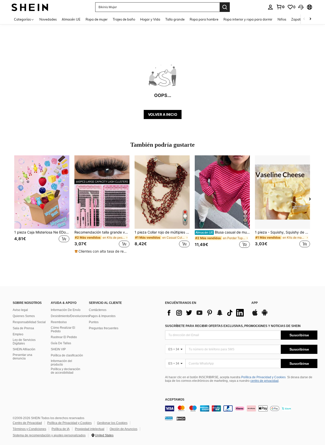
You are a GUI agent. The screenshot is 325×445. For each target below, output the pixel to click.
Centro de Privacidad (27, 423)
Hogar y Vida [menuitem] (150, 19)
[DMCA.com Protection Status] (180, 418)
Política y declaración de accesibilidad (65, 370)
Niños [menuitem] (282, 19)
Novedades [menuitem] (48, 19)
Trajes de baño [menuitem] (124, 19)
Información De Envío (65, 310)
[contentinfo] (241, 408)
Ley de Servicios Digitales (24, 341)
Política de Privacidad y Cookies (263, 377)
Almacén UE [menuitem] (71, 19)
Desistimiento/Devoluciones (70, 316)
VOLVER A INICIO (162, 114)
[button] (301, 7)
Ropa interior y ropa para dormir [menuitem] (247, 19)
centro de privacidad (264, 381)
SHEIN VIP (58, 349)
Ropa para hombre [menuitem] (204, 19)
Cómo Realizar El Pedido (63, 329)
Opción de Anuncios (123, 429)
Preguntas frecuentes (103, 328)
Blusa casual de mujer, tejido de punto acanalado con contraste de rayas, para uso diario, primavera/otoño (223, 232)
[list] (205, 313)
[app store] (254, 315)
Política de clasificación (67, 355)
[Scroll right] (310, 19)
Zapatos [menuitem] (297, 19)
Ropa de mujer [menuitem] (97, 19)
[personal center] (270, 7)
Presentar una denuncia (22, 356)
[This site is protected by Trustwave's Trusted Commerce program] (169, 418)
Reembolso (59, 322)
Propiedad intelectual (89, 429)
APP (254, 303)
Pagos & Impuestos (102, 316)
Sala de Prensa (23, 328)
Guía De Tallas (61, 343)
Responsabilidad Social (29, 322)
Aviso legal (20, 310)
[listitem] (41, 204)
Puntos (94, 322)
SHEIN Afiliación (24, 349)
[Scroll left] (304, 19)
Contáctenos (97, 310)
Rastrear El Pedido (64, 337)
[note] (101, 251)
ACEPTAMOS (174, 399)
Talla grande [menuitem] (175, 19)
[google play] (264, 315)
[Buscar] (225, 7)
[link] (280, 7)
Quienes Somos (24, 316)
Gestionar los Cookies (112, 423)
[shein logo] (29, 7)
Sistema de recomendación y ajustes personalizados (49, 435)
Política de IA (61, 429)
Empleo (18, 334)
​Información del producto (61, 362)
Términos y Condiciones (29, 429)
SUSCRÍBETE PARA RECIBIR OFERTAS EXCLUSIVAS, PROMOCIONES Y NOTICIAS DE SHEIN (233, 326)
